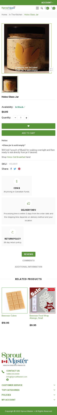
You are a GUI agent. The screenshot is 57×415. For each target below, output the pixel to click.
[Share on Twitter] (15, 169)
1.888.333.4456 (12, 374)
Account (46, 2)
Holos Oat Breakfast (16, 157)
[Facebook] (7, 380)
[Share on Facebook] (11, 169)
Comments (28, 260)
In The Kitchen (15, 14)
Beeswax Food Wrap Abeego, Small (39, 316)
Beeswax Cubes (9, 315)
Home (4, 14)
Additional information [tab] (28, 267)
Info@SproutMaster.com (16, 377)
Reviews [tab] (28, 254)
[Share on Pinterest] (19, 169)
